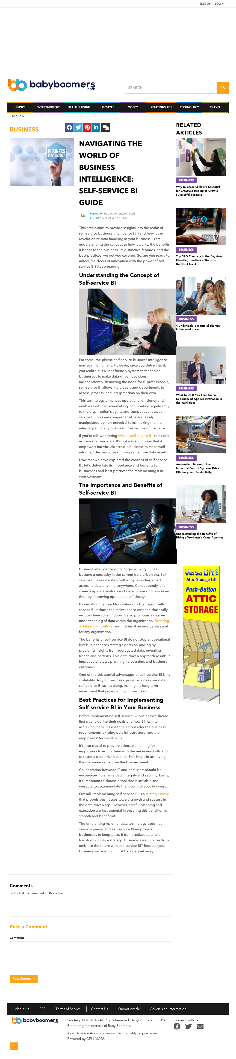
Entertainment (48, 107)
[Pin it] (87, 127)
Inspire (20, 107)
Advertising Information (168, 1009)
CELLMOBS (95, 1039)
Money (133, 107)
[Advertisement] (118, 40)
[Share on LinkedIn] (96, 127)
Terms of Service (68, 1009)
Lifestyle (107, 107)
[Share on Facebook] (69, 127)
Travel (215, 107)
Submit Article (129, 1009)
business (24, 129)
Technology (189, 107)
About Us (22, 1009)
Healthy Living (79, 107)
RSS (42, 1009)
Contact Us (99, 1009)
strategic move (157, 794)
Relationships (161, 107)
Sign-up (205, 4)
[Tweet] (78, 127)
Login (219, 4)
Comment (17, 938)
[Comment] (105, 127)
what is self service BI (135, 435)
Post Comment (24, 978)
